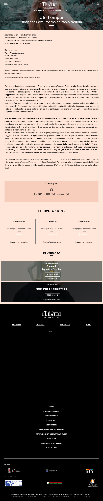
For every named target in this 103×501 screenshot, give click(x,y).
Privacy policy (32, 496)
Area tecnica (51, 425)
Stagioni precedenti (51, 411)
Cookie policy (46, 496)
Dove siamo (16, 324)
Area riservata (18, 496)
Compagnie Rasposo (19, 229)
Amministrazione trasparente (51, 429)
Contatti (87, 496)
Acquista (20, 234)
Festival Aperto (51, 184)
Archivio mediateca (51, 416)
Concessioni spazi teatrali (51, 443)
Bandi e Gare (51, 420)
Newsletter (51, 439)
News (51, 407)
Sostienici (40, 324)
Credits (76, 496)
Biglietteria (65, 324)
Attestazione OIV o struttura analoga (51, 434)
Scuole (88, 324)
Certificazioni (51, 448)
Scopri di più (53, 275)
